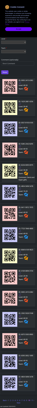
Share (5, 72)
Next (18, 403)
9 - (27, 400)
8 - (25, 400)
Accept (18, 29)
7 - (22, 400)
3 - (13, 400)
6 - (20, 400)
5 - (18, 400)
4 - (16, 400)
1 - (9, 400)
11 (32, 400)
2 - (11, 400)
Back (5, 400)
